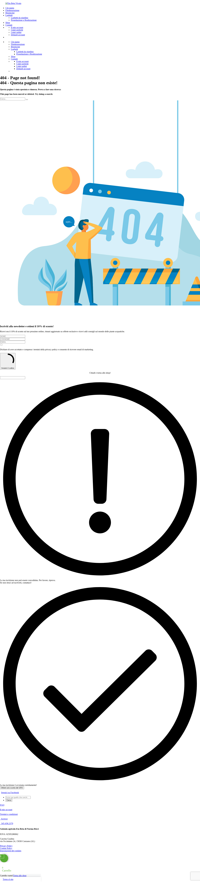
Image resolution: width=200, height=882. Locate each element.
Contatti (8, 25)
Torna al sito (8, 879)
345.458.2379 (6, 823)
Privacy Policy (6, 846)
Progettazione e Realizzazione (24, 20)
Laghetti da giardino (19, 18)
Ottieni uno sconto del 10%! (12, 788)
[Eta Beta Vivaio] (13, 3)
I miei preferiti (17, 30)
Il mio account (17, 27)
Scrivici (4, 819)
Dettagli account (18, 35)
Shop (7, 22)
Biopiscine (10, 13)
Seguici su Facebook (10, 792)
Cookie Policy (6, 848)
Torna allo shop (19, 875)
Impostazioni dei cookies (10, 851)
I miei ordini (16, 32)
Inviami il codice (7, 368)
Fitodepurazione (12, 10)
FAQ (2, 805)
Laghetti (9, 15)
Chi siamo (9, 8)
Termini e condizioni (9, 814)
